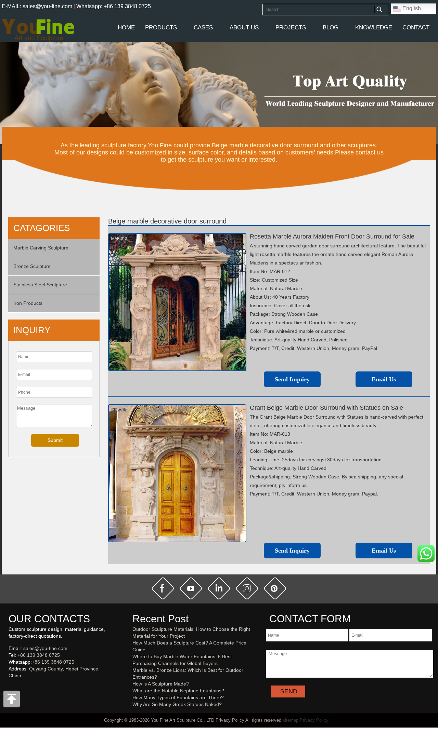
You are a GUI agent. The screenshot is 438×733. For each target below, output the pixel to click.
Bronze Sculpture (32, 266)
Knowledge (373, 27)
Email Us (384, 379)
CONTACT (415, 27)
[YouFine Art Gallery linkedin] (11, 687)
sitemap (290, 720)
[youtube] (191, 588)
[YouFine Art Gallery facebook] (7, 687)
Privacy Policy (314, 720)
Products (161, 27)
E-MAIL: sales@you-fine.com (37, 6)
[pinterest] (275, 588)
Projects (290, 27)
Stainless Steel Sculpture (40, 284)
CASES (203, 27)
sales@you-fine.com (45, 648)
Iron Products (27, 303)
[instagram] (247, 588)
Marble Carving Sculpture (40, 247)
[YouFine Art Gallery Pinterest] (13, 687)
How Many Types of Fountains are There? (178, 697)
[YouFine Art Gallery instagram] (10, 687)
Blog (330, 27)
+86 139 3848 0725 (38, 655)
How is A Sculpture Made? (160, 684)
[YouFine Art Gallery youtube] (9, 687)
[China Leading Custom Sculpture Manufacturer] (38, 29)
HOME (126, 27)
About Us (244, 27)
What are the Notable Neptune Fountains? (178, 690)
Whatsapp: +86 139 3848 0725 (113, 6)
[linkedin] (219, 588)
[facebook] (163, 588)
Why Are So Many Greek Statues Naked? (177, 704)
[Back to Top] (12, 701)
